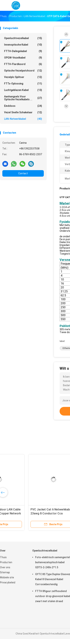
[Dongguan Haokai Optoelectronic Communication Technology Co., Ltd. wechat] (22, 164)
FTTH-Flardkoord (23, 64)
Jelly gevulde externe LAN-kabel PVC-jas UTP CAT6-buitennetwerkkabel (26, 513)
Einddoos (23, 105)
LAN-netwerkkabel (23, 118)
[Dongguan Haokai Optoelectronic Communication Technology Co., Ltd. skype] (31, 164)
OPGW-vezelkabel (23, 57)
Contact (23, 173)
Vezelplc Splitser (23, 77)
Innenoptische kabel (23, 44)
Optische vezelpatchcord (23, 70)
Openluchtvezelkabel (23, 38)
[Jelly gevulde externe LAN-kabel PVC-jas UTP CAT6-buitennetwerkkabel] (29, 479)
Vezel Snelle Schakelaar (23, 112)
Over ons (5, 567)
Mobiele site (7, 577)
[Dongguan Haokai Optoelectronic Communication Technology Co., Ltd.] (16, 5)
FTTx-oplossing (23, 83)
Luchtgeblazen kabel (23, 90)
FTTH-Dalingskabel (23, 51)
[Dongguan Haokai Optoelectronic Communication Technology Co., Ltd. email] (5, 164)
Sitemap (5, 572)
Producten (6, 562)
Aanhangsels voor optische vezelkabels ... (23, 98)
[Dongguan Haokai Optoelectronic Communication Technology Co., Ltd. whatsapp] (14, 164)
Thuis (3, 557)
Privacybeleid (7, 582)
